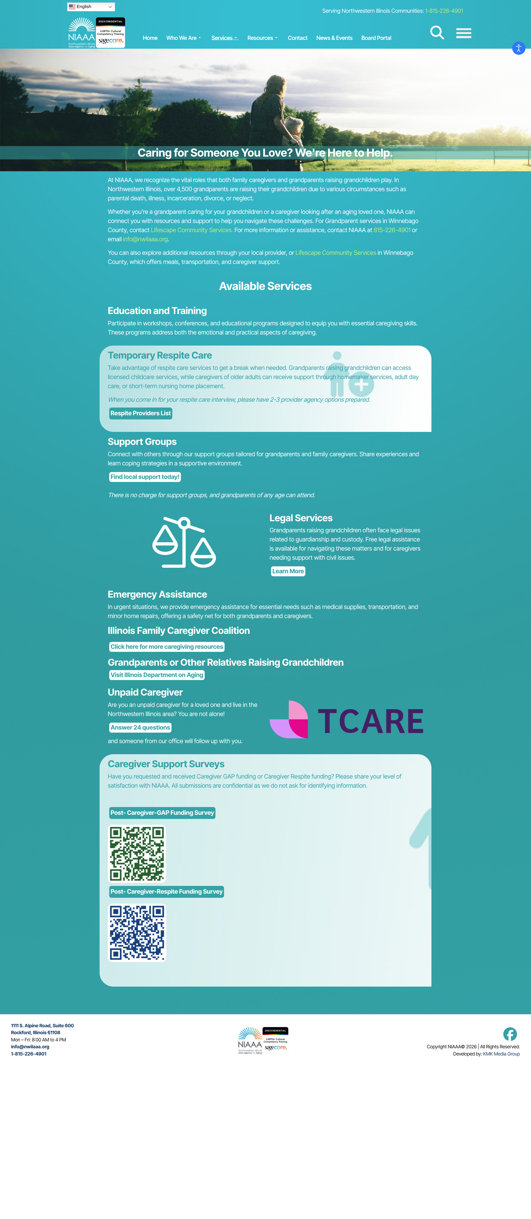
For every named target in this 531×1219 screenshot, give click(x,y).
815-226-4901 (392, 230)
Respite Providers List (141, 413)
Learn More (288, 571)
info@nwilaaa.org (145, 239)
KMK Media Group (501, 1054)
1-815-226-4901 (444, 10)
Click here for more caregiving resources (167, 646)
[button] (184, 38)
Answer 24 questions (140, 727)
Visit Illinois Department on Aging (157, 675)
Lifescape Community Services (337, 252)
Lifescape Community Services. (192, 230)
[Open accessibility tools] (518, 48)
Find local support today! (145, 477)
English (83, 6)
